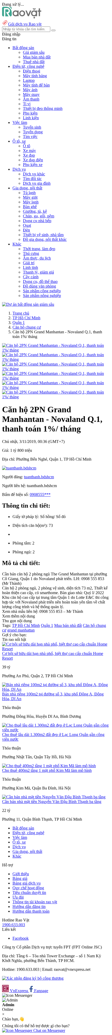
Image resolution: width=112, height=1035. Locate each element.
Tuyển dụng (33, 132)
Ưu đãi (18, 897)
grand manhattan (21, 630)
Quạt (27, 225)
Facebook (21, 938)
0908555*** (40, 494)
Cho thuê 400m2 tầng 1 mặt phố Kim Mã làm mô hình (47, 770)
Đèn (26, 230)
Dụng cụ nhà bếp (37, 220)
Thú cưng (31, 253)
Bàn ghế (30, 206)
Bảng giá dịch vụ (27, 883)
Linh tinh (30, 267)
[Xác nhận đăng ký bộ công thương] (33, 978)
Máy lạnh (31, 202)
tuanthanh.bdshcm (39, 477)
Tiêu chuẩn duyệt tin (29, 892)
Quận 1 (19, 322)
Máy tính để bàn (36, 85)
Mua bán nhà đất (37, 57)
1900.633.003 (13, 925)
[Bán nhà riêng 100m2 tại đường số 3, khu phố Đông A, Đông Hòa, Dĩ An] (56, 689)
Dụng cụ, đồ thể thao (40, 281)
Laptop (29, 80)
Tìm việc (30, 136)
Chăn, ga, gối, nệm (38, 216)
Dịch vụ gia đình (37, 183)
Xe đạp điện (33, 160)
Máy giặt (30, 197)
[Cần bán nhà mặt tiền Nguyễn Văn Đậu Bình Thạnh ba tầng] (53, 797)
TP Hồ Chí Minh (26, 318)
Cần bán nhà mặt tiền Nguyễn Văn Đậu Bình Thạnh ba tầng (51, 801)
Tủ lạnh (29, 192)
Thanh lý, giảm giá (38, 272)
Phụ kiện (30, 113)
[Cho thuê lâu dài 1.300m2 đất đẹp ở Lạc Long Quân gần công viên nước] (56, 730)
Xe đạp (29, 155)
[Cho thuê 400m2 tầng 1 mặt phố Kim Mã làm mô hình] (49, 766)
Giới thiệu (21, 874)
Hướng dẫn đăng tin (29, 906)
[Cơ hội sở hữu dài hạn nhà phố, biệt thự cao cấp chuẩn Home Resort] (56, 649)
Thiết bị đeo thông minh (43, 108)
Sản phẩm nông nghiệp (42, 295)
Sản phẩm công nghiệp (42, 291)
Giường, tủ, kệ (35, 211)
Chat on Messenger (48, 1030)
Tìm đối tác (32, 178)
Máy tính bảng (35, 76)
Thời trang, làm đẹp (39, 249)
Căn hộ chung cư (27, 327)
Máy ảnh (30, 90)
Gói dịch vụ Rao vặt (24, 24)
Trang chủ (21, 313)
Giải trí (28, 263)
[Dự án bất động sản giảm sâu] (28, 304)
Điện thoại (31, 71)
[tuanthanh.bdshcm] (19, 468)
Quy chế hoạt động (28, 888)
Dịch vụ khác (34, 174)
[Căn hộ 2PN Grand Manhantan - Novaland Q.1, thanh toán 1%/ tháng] (56, 350)
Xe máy (29, 150)
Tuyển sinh (32, 127)
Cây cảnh (31, 277)
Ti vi (26, 104)
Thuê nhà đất (34, 61)
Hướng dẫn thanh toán (31, 911)
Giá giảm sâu (34, 52)
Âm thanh (31, 99)
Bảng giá (20, 878)
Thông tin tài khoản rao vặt (35, 902)
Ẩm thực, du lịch (37, 258)
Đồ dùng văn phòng (39, 286)
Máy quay (31, 94)
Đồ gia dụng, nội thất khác (45, 239)
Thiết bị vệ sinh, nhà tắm (43, 235)
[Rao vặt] (21, 17)
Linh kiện (31, 118)
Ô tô (26, 146)
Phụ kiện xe (32, 164)
